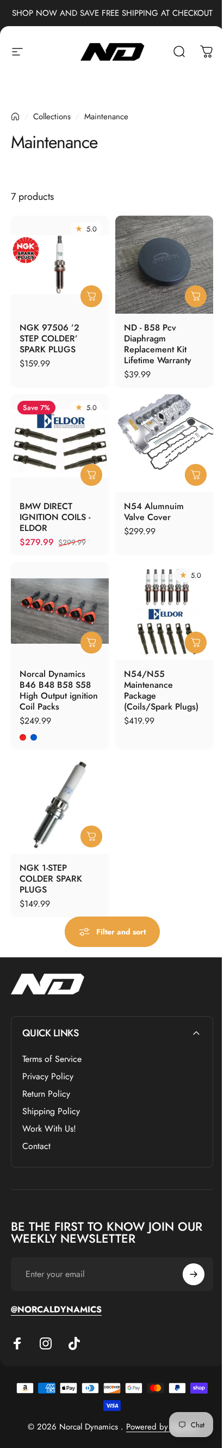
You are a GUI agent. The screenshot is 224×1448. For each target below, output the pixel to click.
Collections (52, 117)
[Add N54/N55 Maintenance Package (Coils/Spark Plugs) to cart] (196, 642)
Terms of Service (52, 1059)
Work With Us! (49, 1128)
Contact (36, 1146)
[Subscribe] (193, 1274)
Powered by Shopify (161, 1427)
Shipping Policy (51, 1111)
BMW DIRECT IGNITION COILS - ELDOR (55, 516)
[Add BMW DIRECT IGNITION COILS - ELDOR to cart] (91, 474)
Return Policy (46, 1094)
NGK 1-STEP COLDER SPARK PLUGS (51, 878)
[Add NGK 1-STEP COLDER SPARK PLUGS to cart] (91, 836)
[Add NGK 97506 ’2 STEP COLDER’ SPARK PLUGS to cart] (91, 296)
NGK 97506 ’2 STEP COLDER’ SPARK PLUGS (49, 338)
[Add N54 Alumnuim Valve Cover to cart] (196, 474)
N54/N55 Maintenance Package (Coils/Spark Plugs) (161, 689)
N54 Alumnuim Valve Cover (154, 511)
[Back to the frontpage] (15, 116)
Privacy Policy (47, 1076)
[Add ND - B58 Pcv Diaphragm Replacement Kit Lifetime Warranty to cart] (196, 296)
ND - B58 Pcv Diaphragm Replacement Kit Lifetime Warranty (157, 343)
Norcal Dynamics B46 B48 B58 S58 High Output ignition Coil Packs (59, 689)
